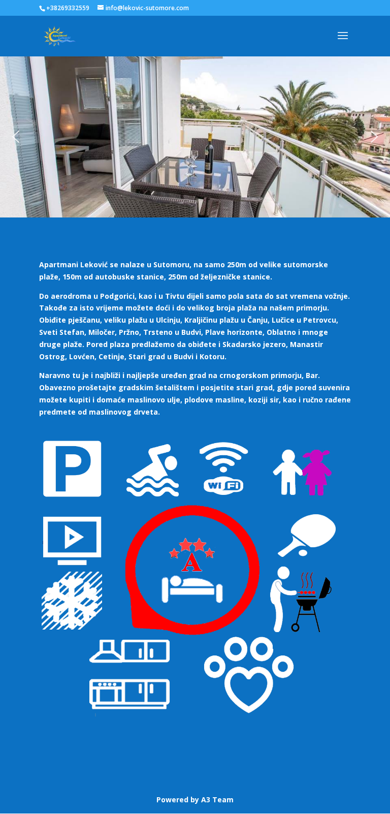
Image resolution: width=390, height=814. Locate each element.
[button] (16, 137)
